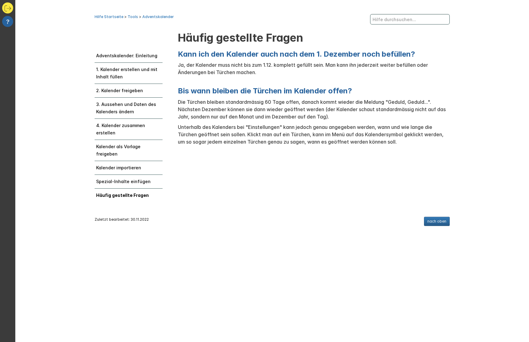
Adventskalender (158, 16)
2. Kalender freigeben (119, 90)
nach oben (436, 221)
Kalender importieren (118, 167)
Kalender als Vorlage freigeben (118, 150)
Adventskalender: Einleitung (126, 55)
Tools (133, 16)
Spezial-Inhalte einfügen (123, 181)
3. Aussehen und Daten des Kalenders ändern (126, 108)
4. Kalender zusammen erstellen (120, 129)
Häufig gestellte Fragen (122, 195)
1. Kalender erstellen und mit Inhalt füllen (126, 73)
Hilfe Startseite (109, 16)
